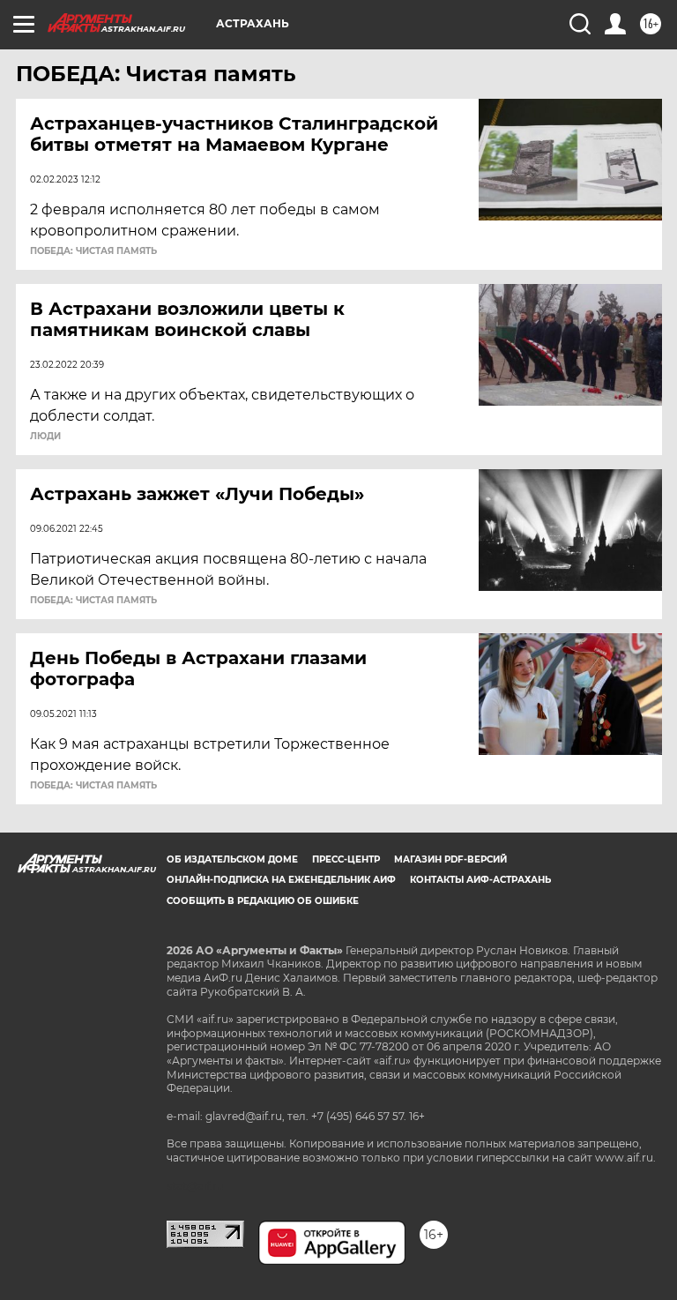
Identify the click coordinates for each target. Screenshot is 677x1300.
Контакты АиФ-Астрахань (480, 879)
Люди (45, 436)
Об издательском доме (232, 859)
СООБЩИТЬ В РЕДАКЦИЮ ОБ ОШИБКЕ (263, 901)
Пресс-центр (346, 859)
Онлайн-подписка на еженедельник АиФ (281, 879)
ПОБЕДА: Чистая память (93, 251)
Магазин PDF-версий (450, 859)
